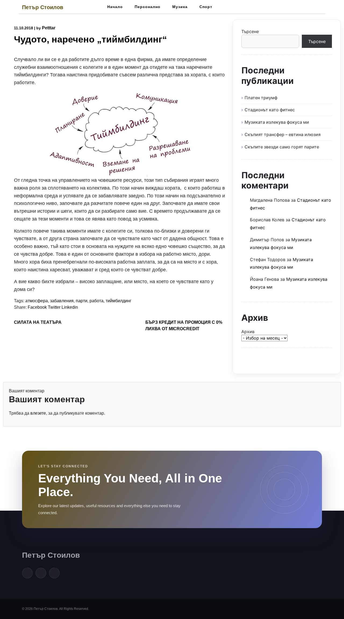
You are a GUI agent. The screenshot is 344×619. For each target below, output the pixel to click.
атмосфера (36, 300)
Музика (180, 7)
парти (81, 300)
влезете (38, 413)
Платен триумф (261, 97)
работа (96, 300)
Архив (248, 331)
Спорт (205, 7)
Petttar (48, 28)
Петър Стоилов (42, 7)
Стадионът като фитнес (270, 109)
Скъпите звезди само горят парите (282, 147)
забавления (62, 300)
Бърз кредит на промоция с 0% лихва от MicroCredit (183, 325)
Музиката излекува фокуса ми (277, 122)
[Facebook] (27, 573)
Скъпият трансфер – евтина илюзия (283, 134)
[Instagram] (54, 573)
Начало (115, 7)
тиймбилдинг (118, 300)
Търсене (250, 31)
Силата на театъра (38, 322)
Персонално (147, 7)
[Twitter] (40, 573)
